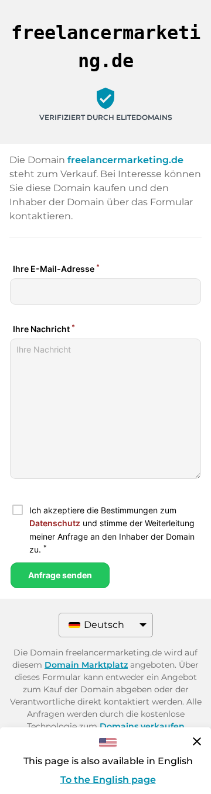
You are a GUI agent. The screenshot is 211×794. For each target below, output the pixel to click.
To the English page (108, 779)
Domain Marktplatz (86, 665)
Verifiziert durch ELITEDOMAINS (105, 117)
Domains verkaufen (142, 726)
